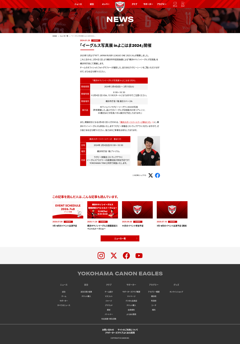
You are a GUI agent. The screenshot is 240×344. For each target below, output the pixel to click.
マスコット (109, 296)
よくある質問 (131, 314)
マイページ (131, 296)
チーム (63, 296)
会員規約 (131, 310)
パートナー (109, 314)
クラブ (134, 4)
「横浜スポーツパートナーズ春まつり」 (135, 122)
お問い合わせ (108, 329)
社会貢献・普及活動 (108, 319)
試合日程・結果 (86, 292)
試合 (92, 4)
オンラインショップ (176, 292)
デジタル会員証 (131, 301)
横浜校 (153, 296)
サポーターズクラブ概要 (131, 292)
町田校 (153, 301)
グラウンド (109, 305)
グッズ (176, 285)
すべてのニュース (63, 305)
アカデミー (161, 4)
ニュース (78, 4)
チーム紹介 (109, 292)
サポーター (148, 4)
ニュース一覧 (120, 238)
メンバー (105, 4)
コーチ (153, 305)
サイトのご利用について (128, 329)
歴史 (108, 310)
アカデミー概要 (154, 292)
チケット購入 (86, 296)
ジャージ (109, 301)
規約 (154, 310)
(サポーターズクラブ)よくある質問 (120, 332)
